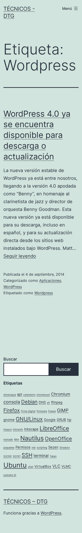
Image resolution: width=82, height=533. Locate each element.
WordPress (12, 286)
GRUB (61, 420)
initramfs (18, 429)
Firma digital (28, 411)
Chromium (60, 394)
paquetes (8, 447)
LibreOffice (54, 428)
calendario (29, 394)
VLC (56, 466)
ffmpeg (56, 402)
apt (19, 394)
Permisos (23, 447)
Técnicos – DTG (25, 501)
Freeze (52, 411)
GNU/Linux (29, 419)
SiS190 (7, 456)
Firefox (11, 410)
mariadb (8, 439)
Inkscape (31, 429)
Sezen (53, 447)
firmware (42, 411)
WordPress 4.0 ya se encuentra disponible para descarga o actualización (36, 135)
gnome (9, 420)
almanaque (9, 394)
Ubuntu (15, 465)
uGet (30, 466)
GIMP (63, 410)
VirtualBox (42, 466)
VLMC (66, 466)
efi (48, 402)
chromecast (43, 394)
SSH (27, 455)
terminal (41, 455)
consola (11, 402)
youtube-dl (9, 475)
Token (53, 456)
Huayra (7, 429)
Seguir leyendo (19, 256)
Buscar (10, 359)
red (34, 447)
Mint (16, 439)
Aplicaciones (50, 280)
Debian (29, 402)
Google (50, 420)
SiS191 (16, 456)
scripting (42, 447)
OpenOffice (58, 438)
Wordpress (43, 293)
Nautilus (32, 438)
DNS (42, 402)
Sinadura (64, 447)
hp (69, 420)
